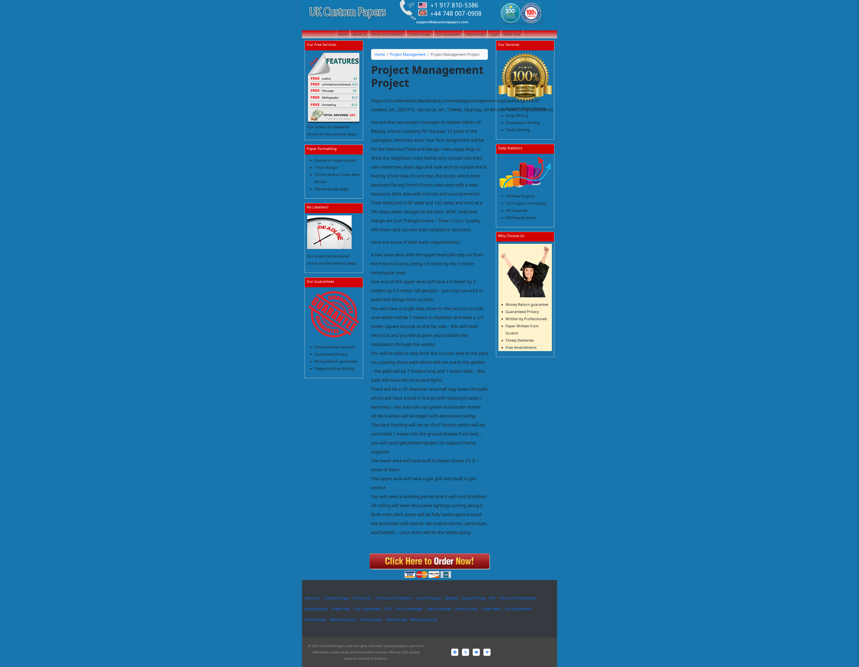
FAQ (492, 598)
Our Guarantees (448, 34)
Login (494, 34)
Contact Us (362, 598)
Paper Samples (439, 608)
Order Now (512, 34)
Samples (451, 598)
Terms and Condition (387, 34)
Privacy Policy (466, 608)
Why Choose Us (343, 619)
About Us (359, 34)
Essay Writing (473, 598)
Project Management (408, 54)
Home (343, 34)
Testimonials (475, 34)
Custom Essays (420, 34)
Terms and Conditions (393, 598)
